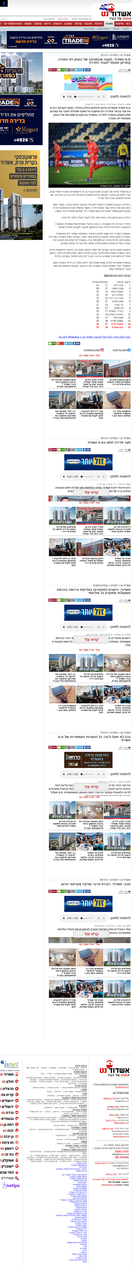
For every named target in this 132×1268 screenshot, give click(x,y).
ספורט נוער (89, 28)
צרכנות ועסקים (80, 1103)
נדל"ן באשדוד (81, 1132)
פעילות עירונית (68, 1081)
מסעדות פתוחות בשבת (49, 1049)
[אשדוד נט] (110, 1046)
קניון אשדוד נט (51, 1130)
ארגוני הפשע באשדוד (63, 1043)
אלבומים (83, 1075)
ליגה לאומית (111, 454)
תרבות (88, 23)
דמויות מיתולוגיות (63, 1099)
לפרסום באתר (48, 19)
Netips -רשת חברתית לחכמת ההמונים (71, 1185)
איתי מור (83, 1214)
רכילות (99, 23)
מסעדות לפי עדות (62, 1051)
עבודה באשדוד (80, 1192)
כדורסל (116, 28)
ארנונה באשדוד (80, 1179)
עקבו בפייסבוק (120, 319)
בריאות (56, 1081)
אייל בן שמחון (81, 1140)
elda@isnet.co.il (121, 1092)
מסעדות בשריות (80, 1047)
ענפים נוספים (103, 28)
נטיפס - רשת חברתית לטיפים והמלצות (71, 1138)
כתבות (84, 1065)
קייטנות (84, 1221)
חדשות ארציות (81, 1043)
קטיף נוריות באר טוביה (78, 1229)
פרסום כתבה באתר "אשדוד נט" (74, 1144)
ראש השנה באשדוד (69, 1127)
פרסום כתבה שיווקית (78, 1190)
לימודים (72, 1105)
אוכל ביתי (83, 1049)
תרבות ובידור (81, 1055)
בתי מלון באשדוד (80, 1150)
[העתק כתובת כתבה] (70, 55)
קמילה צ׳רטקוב (91, 604)
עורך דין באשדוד (80, 1204)
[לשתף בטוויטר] (79, 55)
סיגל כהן (83, 1218)
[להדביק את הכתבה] (60, 314)
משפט (27, 23)
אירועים (84, 1077)
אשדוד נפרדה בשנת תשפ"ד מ (43, 1089)
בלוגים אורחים (59, 1095)
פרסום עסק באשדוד (78, 1134)
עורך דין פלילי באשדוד (78, 1202)
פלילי (50, 1043)
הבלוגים (83, 1093)
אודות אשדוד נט (13, 23)
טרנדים (60, 1109)
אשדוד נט (125, 39)
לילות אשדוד (73, 1077)
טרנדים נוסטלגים (46, 1099)
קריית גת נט (82, 1206)
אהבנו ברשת (75, 1125)
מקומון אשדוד (81, 1156)
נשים (85, 1125)
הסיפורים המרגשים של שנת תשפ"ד (72, 1089)
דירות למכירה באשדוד (78, 1161)
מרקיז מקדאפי (99, 895)
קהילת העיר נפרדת (71, 1083)
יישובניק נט (82, 1152)
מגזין (84, 1063)
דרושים (57, 23)
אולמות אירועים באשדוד (77, 1196)
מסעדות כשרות (46, 1051)
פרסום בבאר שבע (80, 1167)
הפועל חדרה (111, 74)
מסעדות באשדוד (80, 1160)
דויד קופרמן (89, 74)
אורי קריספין (107, 1098)
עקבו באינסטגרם (92, 319)
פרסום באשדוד (80, 1187)
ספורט (109, 23)
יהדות (64, 1125)
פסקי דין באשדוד (80, 1113)
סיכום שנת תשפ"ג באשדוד (74, 1067)
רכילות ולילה (81, 1035)
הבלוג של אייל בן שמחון (77, 1095)
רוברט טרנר (110, 895)
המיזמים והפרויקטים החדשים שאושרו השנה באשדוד (65, 1121)
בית (128, 23)
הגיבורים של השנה (79, 1069)
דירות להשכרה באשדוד (77, 1163)
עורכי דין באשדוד (63, 1113)
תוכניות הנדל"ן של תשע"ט (47, 1127)
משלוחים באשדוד (80, 1158)
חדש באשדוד (61, 1105)
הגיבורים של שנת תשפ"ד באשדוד (73, 1087)
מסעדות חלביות (64, 1047)
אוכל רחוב (72, 1053)
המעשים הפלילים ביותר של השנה (58, 1129)
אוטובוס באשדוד (35, 1129)
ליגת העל (112, 751)
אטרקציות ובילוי (72, 1109)
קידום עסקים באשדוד (78, 1148)
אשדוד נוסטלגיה (79, 1097)
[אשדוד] (112, 21)
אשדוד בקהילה (80, 1079)
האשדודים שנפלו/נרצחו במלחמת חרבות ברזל (68, 1091)
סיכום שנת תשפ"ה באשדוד (74, 1119)
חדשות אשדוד (80, 1041)
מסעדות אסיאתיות (68, 1049)
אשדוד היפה (81, 1081)
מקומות (53, 1037)
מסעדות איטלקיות (34, 1047)
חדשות (119, 23)
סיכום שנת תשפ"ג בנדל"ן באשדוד (43, 1073)
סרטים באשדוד (81, 1130)
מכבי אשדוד (121, 895)
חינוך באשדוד (65, 1130)
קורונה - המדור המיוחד (76, 1115)
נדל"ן (43, 1043)
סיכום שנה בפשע (54, 1071)
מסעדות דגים (50, 1047)
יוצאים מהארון (78, 1039)
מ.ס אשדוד (121, 74)
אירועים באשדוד (80, 1173)
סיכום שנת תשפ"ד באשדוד (74, 1085)
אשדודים (62, 1037)
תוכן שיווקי (83, 1105)
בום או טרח (74, 1037)
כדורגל (126, 28)
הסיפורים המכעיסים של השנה (72, 1073)
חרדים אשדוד (81, 1227)
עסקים (68, 23)
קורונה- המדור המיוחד (78, 1117)
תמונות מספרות (63, 1065)
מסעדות (83, 1045)
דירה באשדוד (81, 1198)
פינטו (85, 1231)
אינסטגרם (48, 1077)
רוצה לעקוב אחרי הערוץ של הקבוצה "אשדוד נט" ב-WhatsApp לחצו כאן (95, 306)
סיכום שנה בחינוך (71, 1071)
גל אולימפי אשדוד (105, 604)
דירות (47, 23)
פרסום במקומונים (80, 1154)
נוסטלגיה (51, 1065)
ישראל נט (83, 1136)
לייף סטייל (82, 1107)
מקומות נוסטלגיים (79, 1099)
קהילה (78, 23)
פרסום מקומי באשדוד (78, 1146)
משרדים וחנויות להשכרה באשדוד (73, 1169)
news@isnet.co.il (121, 1106)
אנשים (44, 1037)
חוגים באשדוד (53, 1057)
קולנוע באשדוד (38, 1057)
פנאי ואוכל (54, 1125)
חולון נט (83, 1208)
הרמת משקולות (119, 604)
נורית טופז (83, 1225)
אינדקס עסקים (41, 1125)
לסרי (85, 1216)
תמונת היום (60, 1077)
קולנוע (37, 23)
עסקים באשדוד (36, 1130)
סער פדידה (101, 454)
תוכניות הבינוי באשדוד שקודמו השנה (42, 1087)
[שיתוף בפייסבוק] (87, 55)
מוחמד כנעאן (100, 74)
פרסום (84, 1210)
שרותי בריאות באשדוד (78, 1171)
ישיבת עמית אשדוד (79, 1223)
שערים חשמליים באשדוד (77, 1183)
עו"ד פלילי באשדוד (79, 1200)
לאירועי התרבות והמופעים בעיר (74, 1057)
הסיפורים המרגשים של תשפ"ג (57, 1069)
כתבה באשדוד (81, 1194)
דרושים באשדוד (80, 1175)
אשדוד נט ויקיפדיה (79, 1189)
